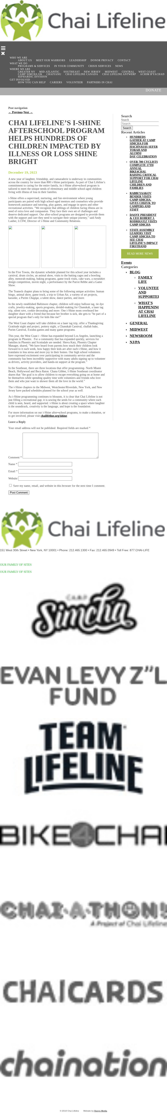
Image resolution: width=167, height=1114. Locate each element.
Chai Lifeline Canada (81, 74)
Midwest (139, 329)
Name (12, 464)
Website (12, 478)
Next (28, 112)
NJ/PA (135, 342)
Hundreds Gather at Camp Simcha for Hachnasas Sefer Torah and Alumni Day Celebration (144, 146)
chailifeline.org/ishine (54, 415)
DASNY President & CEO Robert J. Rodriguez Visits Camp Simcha (143, 219)
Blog (135, 272)
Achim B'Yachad (152, 74)
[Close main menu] (2, 54)
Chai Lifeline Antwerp (119, 74)
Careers (56, 82)
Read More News (140, 253)
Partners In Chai (99, 82)
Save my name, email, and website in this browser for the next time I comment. (59, 485)
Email (13, 471)
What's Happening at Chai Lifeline (149, 309)
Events (126, 262)
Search (125, 119)
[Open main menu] (2, 49)
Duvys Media (100, 1111)
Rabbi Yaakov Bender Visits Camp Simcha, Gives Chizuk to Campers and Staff (143, 201)
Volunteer (74, 82)
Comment (15, 457)
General (139, 323)
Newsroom (141, 336)
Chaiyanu (53, 74)
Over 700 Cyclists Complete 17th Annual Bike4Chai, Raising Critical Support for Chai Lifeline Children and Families (144, 175)
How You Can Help (32, 82)
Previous (15, 112)
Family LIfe (145, 279)
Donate (154, 90)
